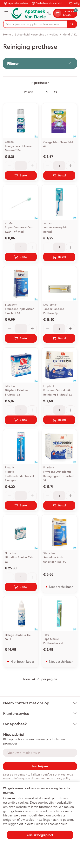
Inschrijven (40, 766)
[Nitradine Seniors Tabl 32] (20, 532)
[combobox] (35, 24)
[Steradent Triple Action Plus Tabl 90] (20, 283)
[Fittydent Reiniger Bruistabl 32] (20, 365)
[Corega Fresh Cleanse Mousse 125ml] (20, 120)
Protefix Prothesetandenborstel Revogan (19, 476)
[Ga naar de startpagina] (28, 13)
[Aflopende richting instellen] (55, 92)
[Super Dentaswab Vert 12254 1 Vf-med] (20, 202)
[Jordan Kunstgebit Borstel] (59, 202)
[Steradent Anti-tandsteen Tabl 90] (59, 532)
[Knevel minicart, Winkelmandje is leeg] (57, 13)
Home (7, 34)
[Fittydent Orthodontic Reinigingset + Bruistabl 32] (59, 446)
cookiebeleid (59, 824)
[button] (40, 63)
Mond (66, 34)
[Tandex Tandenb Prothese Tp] (59, 283)
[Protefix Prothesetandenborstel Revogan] (20, 446)
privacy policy (62, 778)
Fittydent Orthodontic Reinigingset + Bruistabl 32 (58, 476)
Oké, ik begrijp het (40, 835)
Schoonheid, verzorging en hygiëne (36, 34)
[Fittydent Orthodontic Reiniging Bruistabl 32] (59, 365)
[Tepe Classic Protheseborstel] (59, 613)
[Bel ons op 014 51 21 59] (49, 13)
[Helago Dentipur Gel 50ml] (20, 613)
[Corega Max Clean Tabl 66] (59, 120)
